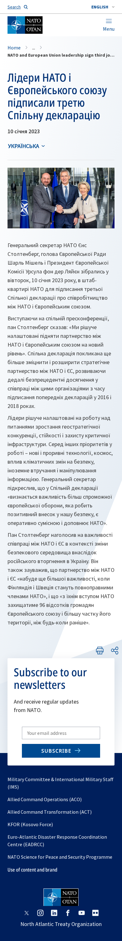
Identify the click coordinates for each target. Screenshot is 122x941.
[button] (102, 7)
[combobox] (102, 7)
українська (23, 146)
